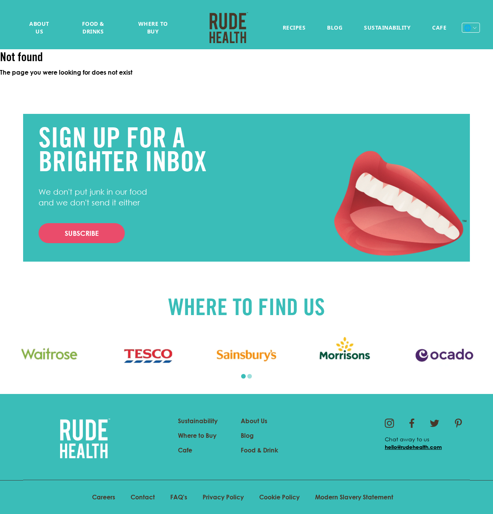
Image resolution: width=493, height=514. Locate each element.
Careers (103, 497)
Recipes (294, 27)
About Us (39, 27)
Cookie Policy (279, 497)
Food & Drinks (93, 27)
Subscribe (82, 233)
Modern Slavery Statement (354, 497)
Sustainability (387, 27)
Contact (143, 497)
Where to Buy (153, 27)
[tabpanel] (49, 355)
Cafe (439, 27)
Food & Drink (259, 450)
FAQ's (178, 497)
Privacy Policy (223, 497)
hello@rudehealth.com (413, 447)
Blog (334, 27)
